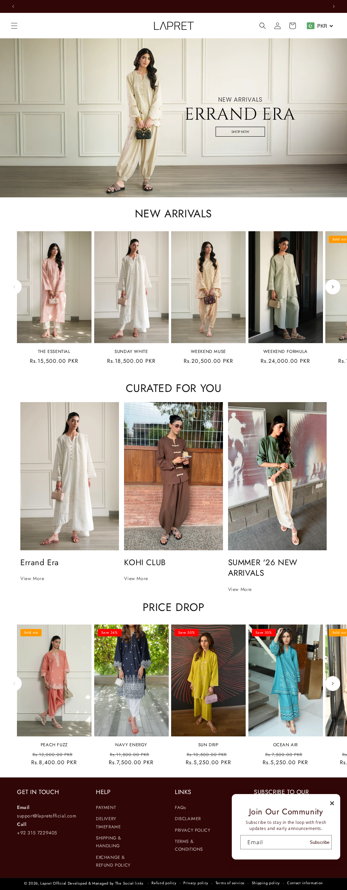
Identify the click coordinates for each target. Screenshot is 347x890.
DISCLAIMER (188, 818)
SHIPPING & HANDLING (108, 842)
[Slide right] (332, 286)
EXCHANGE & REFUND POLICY (113, 861)
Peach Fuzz (54, 745)
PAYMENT (106, 807)
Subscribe (319, 842)
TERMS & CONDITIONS (189, 845)
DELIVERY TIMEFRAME (108, 822)
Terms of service (230, 883)
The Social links (129, 883)
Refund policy (163, 883)
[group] (173, 117)
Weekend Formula (285, 352)
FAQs (180, 807)
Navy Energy (131, 745)
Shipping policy (266, 883)
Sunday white (131, 352)
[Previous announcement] (13, 6)
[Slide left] (14, 286)
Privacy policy (195, 883)
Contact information (305, 883)
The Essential (54, 352)
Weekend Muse (208, 352)
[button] (14, 25)
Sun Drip (208, 745)
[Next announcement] (333, 6)
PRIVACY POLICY (192, 830)
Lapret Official (53, 883)
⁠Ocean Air (285, 745)
